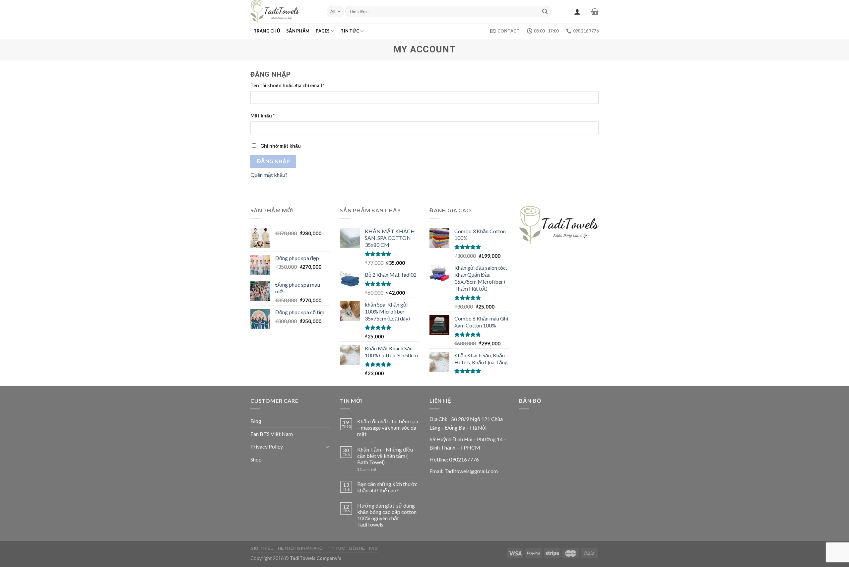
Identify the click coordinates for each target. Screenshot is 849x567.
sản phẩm (297, 31)
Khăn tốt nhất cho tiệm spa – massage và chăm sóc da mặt (387, 427)
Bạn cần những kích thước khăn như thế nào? (387, 487)
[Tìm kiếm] (545, 11)
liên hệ (357, 548)
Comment (366, 469)
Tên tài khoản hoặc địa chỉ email (287, 85)
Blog (255, 421)
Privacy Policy (266, 446)
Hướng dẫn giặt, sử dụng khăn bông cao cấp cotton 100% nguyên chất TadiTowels (387, 515)
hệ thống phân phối (301, 548)
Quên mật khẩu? (269, 175)
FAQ (373, 548)
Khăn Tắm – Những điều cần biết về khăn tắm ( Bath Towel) (385, 455)
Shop (256, 459)
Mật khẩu (262, 115)
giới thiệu (262, 548)
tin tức (350, 31)
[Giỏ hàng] (595, 11)
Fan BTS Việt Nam (271, 434)
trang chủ (267, 31)
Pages (323, 31)
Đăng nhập (273, 161)
